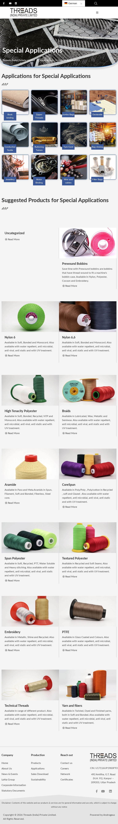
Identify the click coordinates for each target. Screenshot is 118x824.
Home (5, 763)
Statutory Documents (13, 790)
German (72, 3)
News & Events (10, 774)
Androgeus (109, 815)
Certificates (67, 779)
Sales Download (39, 774)
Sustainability (38, 779)
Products (36, 763)
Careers (65, 768)
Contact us (66, 763)
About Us (7, 768)
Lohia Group (8, 779)
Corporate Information (14, 785)
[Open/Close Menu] (97, 12)
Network (65, 774)
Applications (38, 768)
